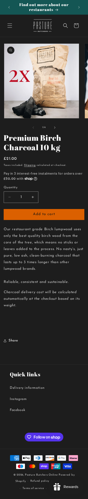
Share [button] (13, 340)
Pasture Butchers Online (41, 475)
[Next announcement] (79, 7)
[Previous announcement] (9, 7)
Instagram (18, 399)
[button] (9, 25)
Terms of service (33, 488)
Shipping (30, 165)
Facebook (17, 410)
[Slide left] (33, 127)
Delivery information (27, 388)
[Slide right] (54, 127)
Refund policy (39, 481)
